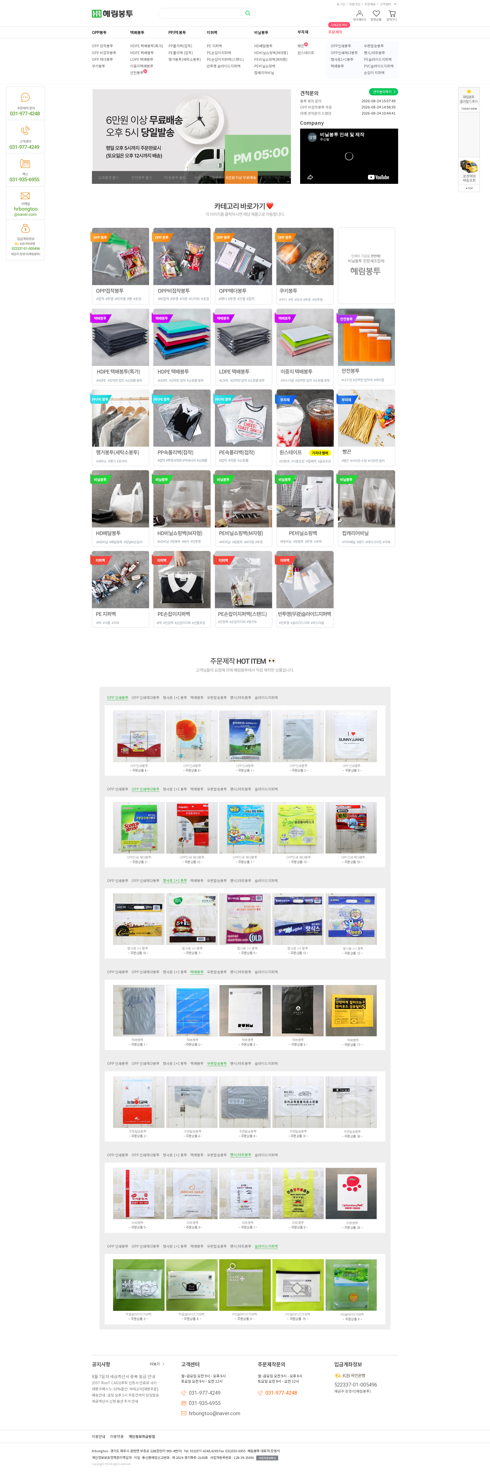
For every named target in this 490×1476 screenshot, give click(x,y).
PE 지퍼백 (214, 45)
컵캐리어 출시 (274, 177)
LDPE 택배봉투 (141, 59)
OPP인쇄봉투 (341, 45)
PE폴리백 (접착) (180, 52)
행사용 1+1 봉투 (175, 697)
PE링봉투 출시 (175, 177)
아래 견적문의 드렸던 (316, 101)
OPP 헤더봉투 (102, 59)
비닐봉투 (261, 32)
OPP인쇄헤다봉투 (344, 52)
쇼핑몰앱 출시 (108, 177)
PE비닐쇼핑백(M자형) (270, 59)
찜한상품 (376, 19)
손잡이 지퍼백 (374, 72)
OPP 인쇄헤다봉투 (146, 697)
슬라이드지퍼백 (266, 697)
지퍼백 (212, 32)
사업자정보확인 (267, 1458)
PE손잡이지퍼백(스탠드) (225, 59)
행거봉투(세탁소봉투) (184, 59)
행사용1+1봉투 (342, 59)
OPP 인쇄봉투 (117, 697)
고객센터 (385, 4)
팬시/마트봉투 (374, 52)
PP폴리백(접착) (180, 45)
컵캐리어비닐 (264, 72)
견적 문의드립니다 (313, 113)
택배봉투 (137, 32)
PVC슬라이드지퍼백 (379, 66)
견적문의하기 (382, 91)
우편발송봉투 (374, 45)
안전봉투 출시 (141, 177)
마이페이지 (359, 19)
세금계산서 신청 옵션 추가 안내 (115, 1401)
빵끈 (301, 45)
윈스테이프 (306, 52)
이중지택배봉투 (141, 66)
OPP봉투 (99, 32)
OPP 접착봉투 (102, 45)
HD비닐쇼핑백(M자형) (271, 52)
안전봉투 (136, 72)
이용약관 (117, 1436)
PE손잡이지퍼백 (219, 52)
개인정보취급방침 (142, 1436)
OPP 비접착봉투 (104, 52)
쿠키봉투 (98, 66)
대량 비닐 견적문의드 (316, 107)
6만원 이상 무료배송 (241, 177)
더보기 (155, 1363)
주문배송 (370, 4)
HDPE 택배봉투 (142, 52)
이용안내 (98, 1436)
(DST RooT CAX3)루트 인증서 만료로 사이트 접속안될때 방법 (127, 1382)
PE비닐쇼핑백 (264, 66)
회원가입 (354, 4)
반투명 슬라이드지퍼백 (224, 66)
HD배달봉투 (263, 45)
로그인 (341, 4)
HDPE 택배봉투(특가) (146, 45)
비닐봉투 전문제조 (208, 177)
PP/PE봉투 (177, 32)
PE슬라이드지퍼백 (378, 59)
